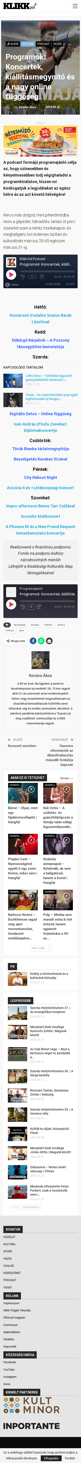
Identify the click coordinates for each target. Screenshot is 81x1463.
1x (31, 606)
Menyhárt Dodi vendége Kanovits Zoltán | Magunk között (48, 1031)
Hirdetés (8, 1339)
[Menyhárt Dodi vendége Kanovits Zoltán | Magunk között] (17, 1032)
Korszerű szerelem (22, 746)
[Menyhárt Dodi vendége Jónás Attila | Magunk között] (17, 1153)
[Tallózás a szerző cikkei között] (40, 660)
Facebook (9, 1362)
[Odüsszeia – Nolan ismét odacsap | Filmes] (17, 1172)
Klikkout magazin (14, 1317)
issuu (6, 1384)
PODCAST (43, 44)
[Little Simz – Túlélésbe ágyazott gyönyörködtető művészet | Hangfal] (13, 381)
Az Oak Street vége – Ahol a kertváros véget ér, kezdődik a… (50, 1053)
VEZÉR (57, 44)
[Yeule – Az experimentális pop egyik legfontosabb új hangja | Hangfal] (13, 400)
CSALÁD (9, 1265)
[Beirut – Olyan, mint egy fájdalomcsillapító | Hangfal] (23, 793)
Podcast (10, 630)
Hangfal (15, 785)
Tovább (70, 1458)
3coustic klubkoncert (40, 516)
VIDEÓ (7, 1287)
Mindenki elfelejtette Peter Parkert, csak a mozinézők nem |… (49, 1190)
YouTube (9, 1369)
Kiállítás (48, 625)
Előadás (35, 625)
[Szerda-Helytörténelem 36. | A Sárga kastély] (17, 1076)
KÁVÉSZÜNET (12, 1273)
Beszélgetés (20, 625)
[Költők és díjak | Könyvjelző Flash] (17, 1134)
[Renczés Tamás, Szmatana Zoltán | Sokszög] (17, 1095)
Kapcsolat (9, 1346)
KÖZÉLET (9, 1237)
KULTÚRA (28, 44)
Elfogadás (51, 1458)
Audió (14, 44)
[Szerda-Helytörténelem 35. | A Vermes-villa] (17, 1114)
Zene (21, 630)
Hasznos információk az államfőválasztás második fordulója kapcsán (59, 755)
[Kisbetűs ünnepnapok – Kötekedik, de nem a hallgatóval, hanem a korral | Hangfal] (58, 844)
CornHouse (10, 1325)
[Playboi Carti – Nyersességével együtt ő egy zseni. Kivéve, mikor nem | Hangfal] (23, 844)
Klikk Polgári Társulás (17, 1310)
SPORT (8, 1251)
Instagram (9, 1376)
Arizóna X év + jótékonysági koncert (40, 487)
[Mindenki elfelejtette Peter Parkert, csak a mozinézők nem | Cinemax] (17, 1191)
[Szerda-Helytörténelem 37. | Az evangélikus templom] (17, 1013)
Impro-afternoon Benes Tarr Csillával (40, 506)
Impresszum (11, 1303)
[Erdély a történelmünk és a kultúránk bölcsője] (17, 979)
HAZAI (7, 1258)
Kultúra (61, 625)
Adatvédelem (11, 1332)
